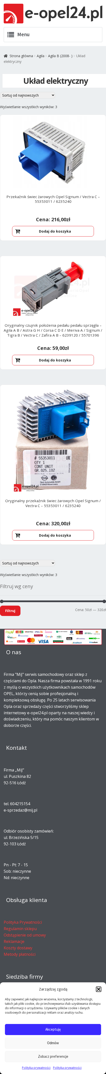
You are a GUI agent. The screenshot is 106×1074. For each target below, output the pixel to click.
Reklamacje (14, 941)
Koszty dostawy (18, 948)
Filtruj (10, 610)
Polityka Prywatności (23, 922)
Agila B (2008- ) (60, 55)
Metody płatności (19, 954)
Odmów (53, 1042)
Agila (40, 55)
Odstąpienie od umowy (25, 935)
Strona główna (21, 55)
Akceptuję (53, 1029)
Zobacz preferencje (53, 1056)
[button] (98, 989)
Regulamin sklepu (20, 928)
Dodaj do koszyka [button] (55, 231)
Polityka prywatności (36, 1068)
